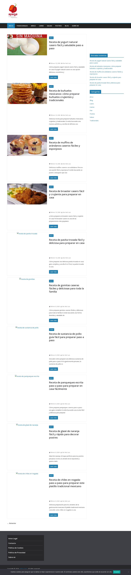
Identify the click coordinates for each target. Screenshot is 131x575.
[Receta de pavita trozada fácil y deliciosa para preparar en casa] (27, 233)
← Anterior (11, 523)
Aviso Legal (12, 538)
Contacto (12, 543)
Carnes (92, 107)
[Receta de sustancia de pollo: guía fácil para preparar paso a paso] (27, 327)
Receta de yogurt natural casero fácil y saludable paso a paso (66, 45)
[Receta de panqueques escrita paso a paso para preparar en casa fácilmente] (27, 376)
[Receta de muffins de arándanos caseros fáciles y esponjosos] (27, 145)
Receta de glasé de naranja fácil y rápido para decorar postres (64, 434)
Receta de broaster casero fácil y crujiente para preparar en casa (66, 194)
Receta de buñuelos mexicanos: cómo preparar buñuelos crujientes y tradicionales (64, 95)
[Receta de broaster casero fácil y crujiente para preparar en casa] (27, 194)
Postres (58, 26)
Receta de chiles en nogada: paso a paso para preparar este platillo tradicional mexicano (66, 483)
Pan (91, 110)
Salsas (49, 26)
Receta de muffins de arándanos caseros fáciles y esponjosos (64, 145)
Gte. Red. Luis (67, 63)
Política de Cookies (15, 548)
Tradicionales (22, 26)
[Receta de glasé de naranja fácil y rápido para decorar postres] (27, 425)
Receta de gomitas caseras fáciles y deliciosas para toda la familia (66, 288)
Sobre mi (75, 26)
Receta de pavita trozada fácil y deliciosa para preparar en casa (66, 241)
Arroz (33, 26)
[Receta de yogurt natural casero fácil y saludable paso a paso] (27, 44)
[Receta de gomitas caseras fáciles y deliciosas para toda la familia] (27, 279)
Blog (67, 26)
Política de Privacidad (16, 552)
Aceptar (116, 572)
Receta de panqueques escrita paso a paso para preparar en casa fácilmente (66, 385)
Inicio (11, 26)
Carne (41, 26)
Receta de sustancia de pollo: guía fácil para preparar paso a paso (66, 337)
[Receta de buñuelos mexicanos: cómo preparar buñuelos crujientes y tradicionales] (27, 93)
